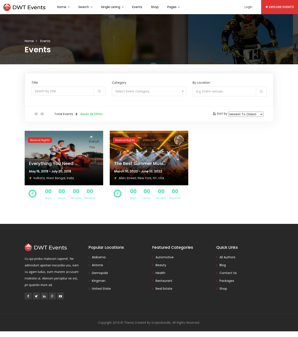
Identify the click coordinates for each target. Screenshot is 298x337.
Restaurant (164, 281)
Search (84, 7)
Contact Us (228, 273)
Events (137, 7)
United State (101, 288)
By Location (201, 82)
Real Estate (164, 288)
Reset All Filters (91, 114)
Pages (172, 7)
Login (248, 7)
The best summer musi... (140, 163)
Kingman (98, 281)
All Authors (227, 257)
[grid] (36, 114)
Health (160, 273)
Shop (155, 7)
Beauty (161, 265)
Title (34, 82)
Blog (222, 265)
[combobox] (149, 91)
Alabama (99, 257)
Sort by (222, 113)
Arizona (97, 265)
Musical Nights (40, 140)
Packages (226, 281)
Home (62, 7)
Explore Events (281, 7)
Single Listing (111, 7)
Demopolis (100, 273)
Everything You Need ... (53, 163)
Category (119, 82)
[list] (42, 114)
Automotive (165, 257)
